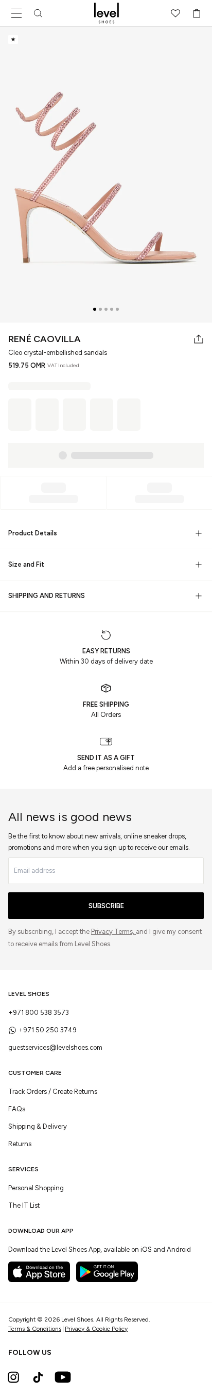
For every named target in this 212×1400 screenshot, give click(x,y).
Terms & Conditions (34, 1328)
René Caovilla (44, 339)
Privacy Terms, (113, 931)
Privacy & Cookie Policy (96, 1328)
